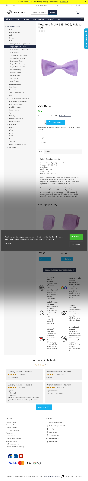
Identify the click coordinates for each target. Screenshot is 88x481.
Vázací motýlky (14, 52)
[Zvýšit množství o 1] (45, 121)
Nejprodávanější (14, 32)
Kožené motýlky (15, 81)
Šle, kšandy (13, 87)
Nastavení (8, 243)
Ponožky (12, 116)
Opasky (11, 113)
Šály (10, 96)
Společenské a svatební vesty (19, 98)
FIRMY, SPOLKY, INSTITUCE (17, 145)
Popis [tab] (40, 152)
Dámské (11, 127)
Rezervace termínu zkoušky (15, 447)
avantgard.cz (53, 429)
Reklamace (9, 433)
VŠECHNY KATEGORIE (13, 26)
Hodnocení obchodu (44, 360)
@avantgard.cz (54, 441)
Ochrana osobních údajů (13, 438)
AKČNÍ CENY (13, 147)
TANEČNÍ (12, 142)
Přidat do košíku (57, 122)
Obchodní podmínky (12, 430)
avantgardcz (53, 432)
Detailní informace (43, 132)
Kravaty (11, 38)
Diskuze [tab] (47, 152)
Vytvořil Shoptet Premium (74, 477)
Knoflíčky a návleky (15, 107)
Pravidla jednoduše (12, 425)
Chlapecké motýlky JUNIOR (18, 55)
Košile (11, 35)
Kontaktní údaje (41, 5)
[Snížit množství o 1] (45, 123)
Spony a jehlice (14, 110)
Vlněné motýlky (15, 75)
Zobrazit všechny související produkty (60, 270)
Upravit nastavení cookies (51, 477)
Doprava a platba (11, 428)
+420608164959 (54, 435)
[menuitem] (13, 19)
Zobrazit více (44, 407)
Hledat (52, 12)
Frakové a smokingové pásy (18, 101)
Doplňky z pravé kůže (16, 119)
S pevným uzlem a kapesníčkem (20, 44)
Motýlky (11, 41)
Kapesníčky (13, 90)
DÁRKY (11, 130)
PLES (10, 139)
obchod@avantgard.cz (56, 423)
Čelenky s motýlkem (16, 61)
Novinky (11, 29)
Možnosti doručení (65, 116)
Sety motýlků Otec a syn (18, 64)
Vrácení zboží (10, 436)
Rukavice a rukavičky (16, 104)
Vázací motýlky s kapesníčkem (19, 49)
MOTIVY (11, 133)
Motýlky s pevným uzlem (18, 47)
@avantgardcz (54, 438)
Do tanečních (64, 2)
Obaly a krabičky (14, 121)
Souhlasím (77, 236)
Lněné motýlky (14, 78)
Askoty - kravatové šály (16, 93)
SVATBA (11, 136)
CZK (70, 5)
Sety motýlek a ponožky (17, 67)
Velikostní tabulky (11, 441)
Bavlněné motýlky (15, 70)
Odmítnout (76, 244)
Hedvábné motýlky (16, 73)
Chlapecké (12, 124)
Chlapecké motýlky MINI (17, 58)
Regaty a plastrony (15, 84)
